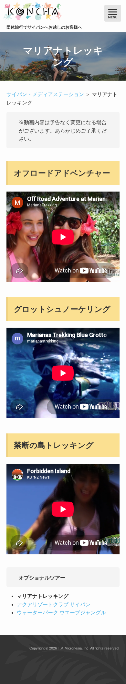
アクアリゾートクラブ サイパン (53, 604)
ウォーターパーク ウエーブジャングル (64, 612)
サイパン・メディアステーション (45, 94)
